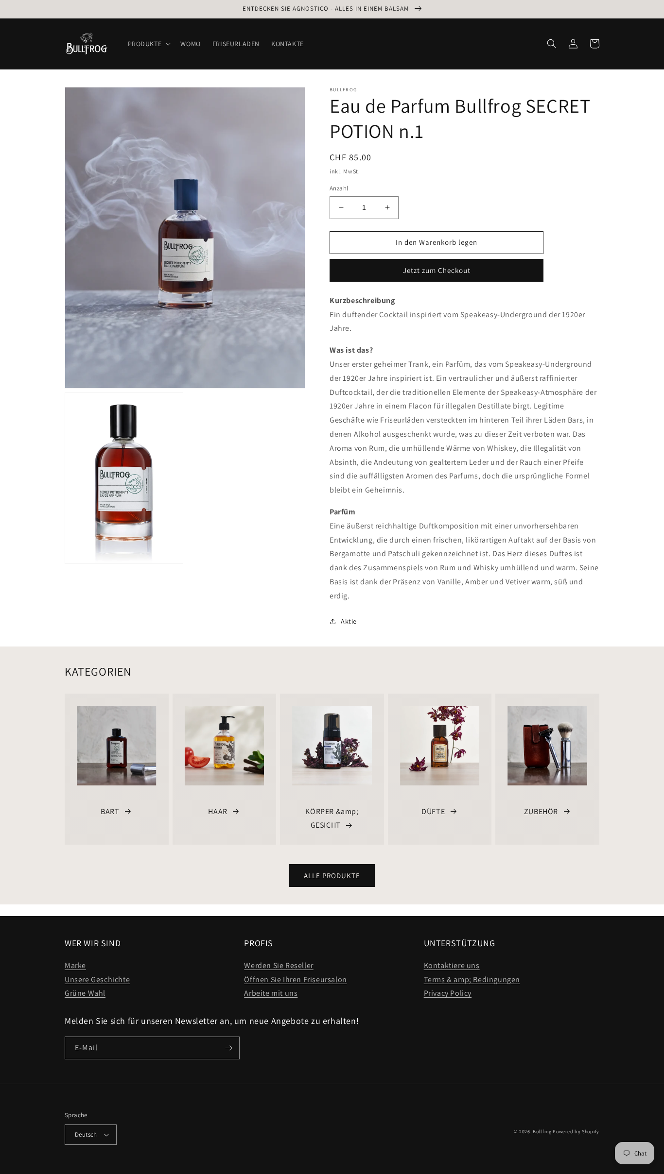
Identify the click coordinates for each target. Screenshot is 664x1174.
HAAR (217, 811)
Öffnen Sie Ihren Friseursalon (295, 979)
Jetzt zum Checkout (437, 270)
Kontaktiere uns (452, 965)
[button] (148, 44)
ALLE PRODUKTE (332, 875)
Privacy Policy (448, 993)
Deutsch (86, 1134)
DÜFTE (433, 811)
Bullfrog (542, 1131)
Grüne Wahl (85, 993)
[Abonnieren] (228, 1048)
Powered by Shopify (576, 1131)
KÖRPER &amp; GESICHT (331, 818)
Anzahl (339, 188)
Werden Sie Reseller (278, 965)
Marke (75, 965)
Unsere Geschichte (97, 979)
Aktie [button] (349, 621)
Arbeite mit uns (270, 993)
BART (110, 811)
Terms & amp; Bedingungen (472, 979)
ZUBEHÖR (541, 811)
